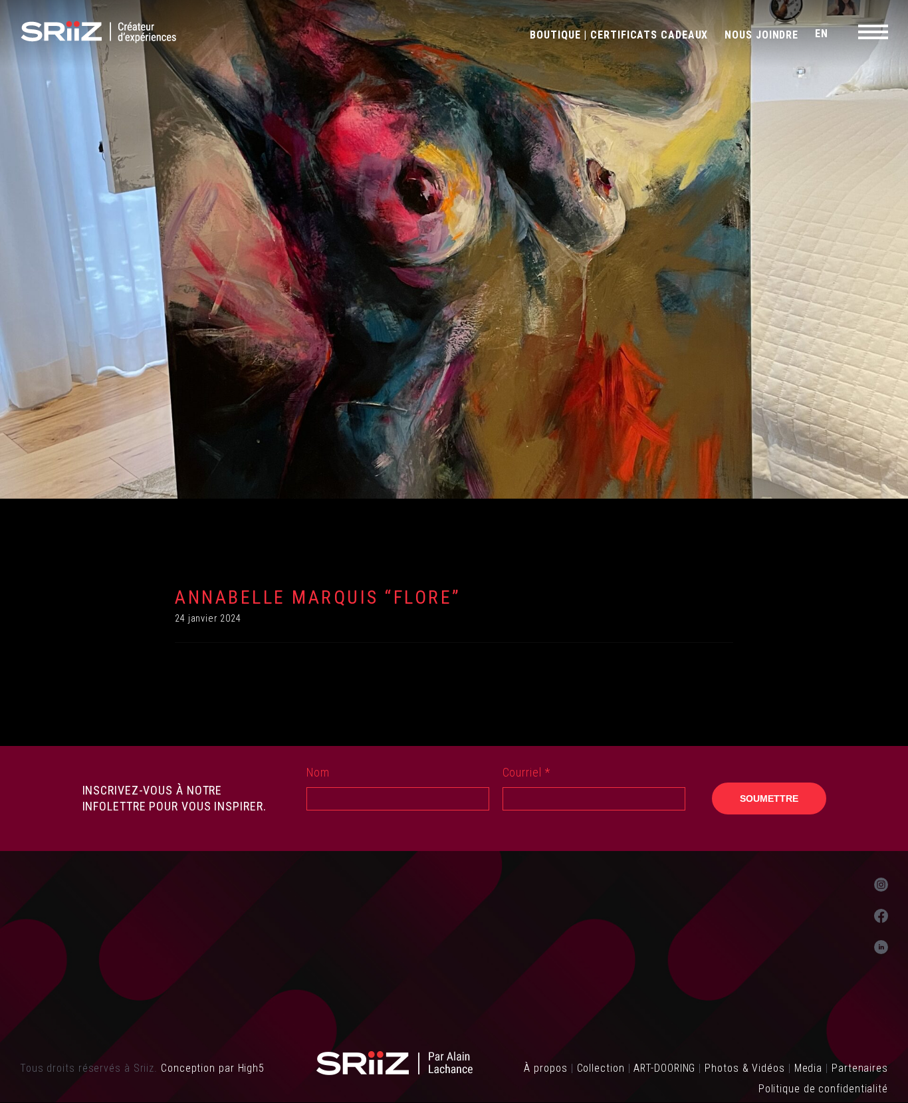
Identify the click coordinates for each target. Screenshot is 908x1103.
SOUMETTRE (769, 798)
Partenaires (860, 1068)
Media (808, 1068)
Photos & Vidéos (745, 1068)
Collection (601, 1068)
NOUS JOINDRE (761, 35)
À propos (545, 1068)
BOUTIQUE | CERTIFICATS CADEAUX (619, 35)
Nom (318, 772)
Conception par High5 (213, 1068)
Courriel (526, 772)
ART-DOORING (664, 1068)
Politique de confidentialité (823, 1088)
